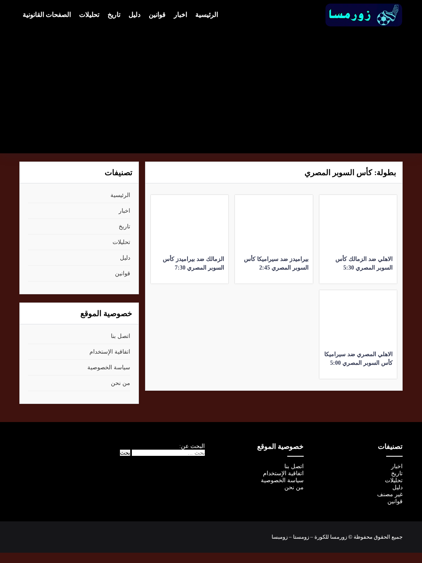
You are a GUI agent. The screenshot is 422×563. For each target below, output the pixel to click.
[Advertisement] (211, 89)
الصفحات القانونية (47, 14)
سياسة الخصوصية (108, 367)
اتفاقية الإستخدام (109, 352)
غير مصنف (390, 494)
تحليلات (89, 14)
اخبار (180, 14)
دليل (135, 14)
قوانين (157, 14)
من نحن (120, 383)
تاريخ (114, 14)
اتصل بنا (120, 336)
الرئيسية (206, 14)
